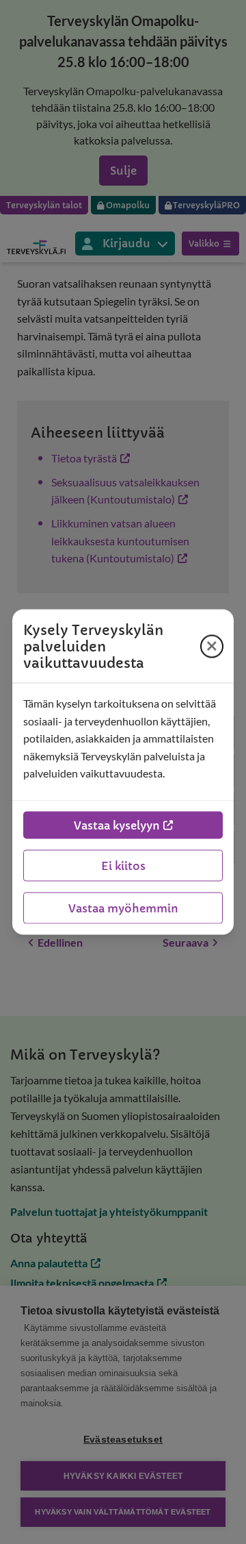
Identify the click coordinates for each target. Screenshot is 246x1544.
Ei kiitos (123, 865)
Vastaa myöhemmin (123, 907)
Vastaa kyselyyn (117, 825)
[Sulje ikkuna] (212, 646)
